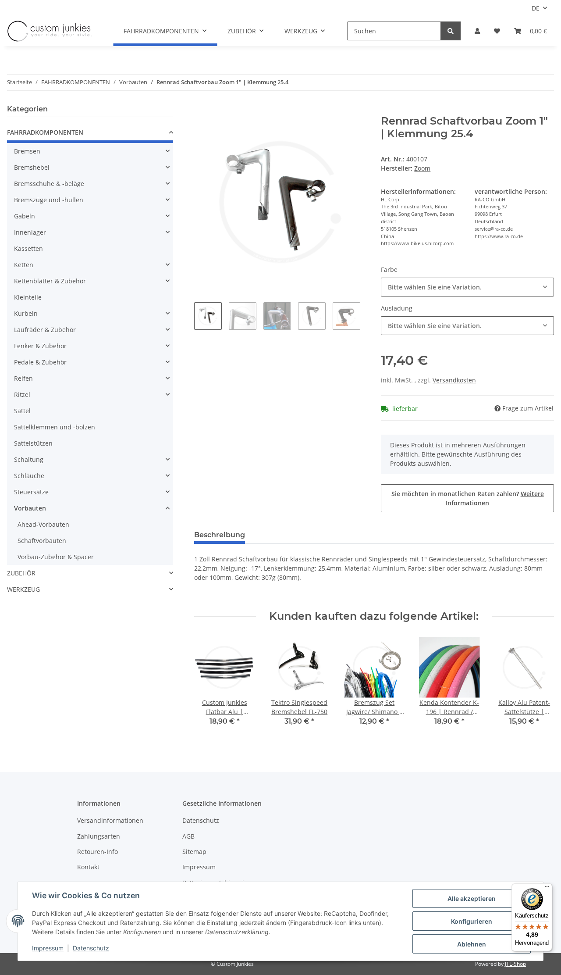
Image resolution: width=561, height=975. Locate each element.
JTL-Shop (515, 964)
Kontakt (88, 867)
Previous (208, 686)
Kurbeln (26, 313)
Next (540, 686)
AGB (188, 836)
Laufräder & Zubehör (45, 329)
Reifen (23, 378)
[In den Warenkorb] (201, 110)
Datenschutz (200, 820)
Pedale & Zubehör (40, 362)
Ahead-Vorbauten (43, 524)
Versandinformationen (110, 820)
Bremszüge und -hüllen (48, 200)
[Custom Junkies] (49, 31)
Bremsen (27, 151)
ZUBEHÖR (21, 573)
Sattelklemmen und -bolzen (54, 427)
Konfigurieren (471, 921)
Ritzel (22, 394)
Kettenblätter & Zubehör (50, 281)
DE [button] (536, 8)
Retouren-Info (97, 851)
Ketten (23, 265)
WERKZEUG (23, 589)
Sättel (22, 411)
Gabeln (24, 216)
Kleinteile (28, 297)
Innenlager (30, 232)
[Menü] (547, 888)
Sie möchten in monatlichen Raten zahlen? (467, 498)
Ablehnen (471, 944)
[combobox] (467, 287)
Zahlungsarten (98, 836)
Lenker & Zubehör (40, 346)
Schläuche (29, 475)
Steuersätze (31, 492)
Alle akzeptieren (471, 898)
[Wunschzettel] (497, 31)
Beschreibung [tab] (219, 535)
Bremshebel (32, 167)
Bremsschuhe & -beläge (49, 183)
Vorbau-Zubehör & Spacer (56, 557)
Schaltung (28, 459)
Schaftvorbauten (42, 540)
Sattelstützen (33, 443)
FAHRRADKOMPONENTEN (45, 132)
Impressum (199, 867)
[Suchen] (450, 30)
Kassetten (28, 248)
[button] (477, 31)
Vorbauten (30, 508)
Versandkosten (454, 380)
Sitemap (194, 851)
